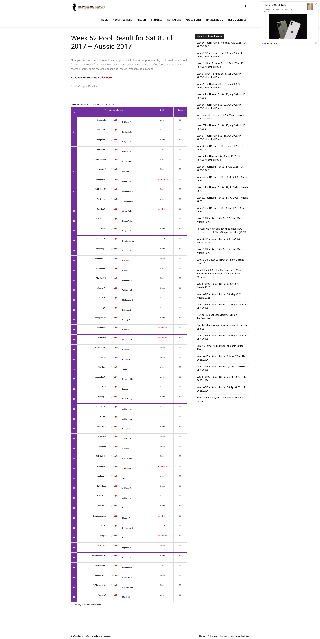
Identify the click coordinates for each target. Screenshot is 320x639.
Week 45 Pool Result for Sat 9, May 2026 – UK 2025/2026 (221, 358)
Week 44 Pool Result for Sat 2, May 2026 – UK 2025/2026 (221, 368)
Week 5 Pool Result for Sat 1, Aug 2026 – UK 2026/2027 (220, 169)
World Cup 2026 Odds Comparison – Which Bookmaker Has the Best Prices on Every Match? (219, 273)
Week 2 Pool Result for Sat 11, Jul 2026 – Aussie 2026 (222, 199)
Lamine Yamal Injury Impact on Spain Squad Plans (220, 348)
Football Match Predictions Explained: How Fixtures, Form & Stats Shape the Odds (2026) (221, 231)
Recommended (237, 20)
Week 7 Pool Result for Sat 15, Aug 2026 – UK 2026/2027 (221, 127)
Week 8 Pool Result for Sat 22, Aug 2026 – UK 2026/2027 (221, 96)
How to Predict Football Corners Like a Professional (217, 317)
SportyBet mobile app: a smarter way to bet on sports (222, 327)
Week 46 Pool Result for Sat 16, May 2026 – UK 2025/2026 (221, 337)
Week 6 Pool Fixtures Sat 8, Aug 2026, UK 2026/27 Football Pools (218, 158)
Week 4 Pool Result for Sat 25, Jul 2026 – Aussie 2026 (222, 179)
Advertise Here (122, 20)
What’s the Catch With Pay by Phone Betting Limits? (220, 261)
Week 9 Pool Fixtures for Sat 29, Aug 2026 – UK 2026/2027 (221, 45)
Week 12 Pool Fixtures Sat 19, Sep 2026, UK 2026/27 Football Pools (220, 55)
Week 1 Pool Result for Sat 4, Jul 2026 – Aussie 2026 (222, 210)
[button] (245, 6)
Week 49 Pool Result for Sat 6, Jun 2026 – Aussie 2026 (219, 286)
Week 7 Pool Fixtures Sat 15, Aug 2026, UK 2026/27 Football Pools (219, 137)
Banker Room (215, 20)
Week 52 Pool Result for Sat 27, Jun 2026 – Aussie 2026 (220, 220)
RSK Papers (174, 20)
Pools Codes (194, 20)
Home (104, 20)
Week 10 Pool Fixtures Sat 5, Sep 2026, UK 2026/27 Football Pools (219, 75)
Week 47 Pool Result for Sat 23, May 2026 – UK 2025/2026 (221, 306)
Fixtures (156, 20)
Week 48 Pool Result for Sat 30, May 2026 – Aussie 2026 (220, 296)
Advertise (212, 635)
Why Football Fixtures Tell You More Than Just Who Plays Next (221, 117)
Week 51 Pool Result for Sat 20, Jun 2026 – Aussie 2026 (220, 241)
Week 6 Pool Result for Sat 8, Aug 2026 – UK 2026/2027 (220, 148)
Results (142, 20)
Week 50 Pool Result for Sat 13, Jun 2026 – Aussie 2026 (220, 251)
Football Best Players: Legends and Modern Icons (220, 399)
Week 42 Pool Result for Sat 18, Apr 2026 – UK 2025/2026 (221, 389)
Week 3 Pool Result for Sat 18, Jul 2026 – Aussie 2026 (222, 189)
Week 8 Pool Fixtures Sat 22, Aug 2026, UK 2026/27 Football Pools (219, 107)
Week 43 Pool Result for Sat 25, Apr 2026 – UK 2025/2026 (221, 379)
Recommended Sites (239, 635)
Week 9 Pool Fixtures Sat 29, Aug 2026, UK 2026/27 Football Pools (219, 86)
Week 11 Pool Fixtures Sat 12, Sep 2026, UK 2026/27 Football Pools (220, 65)
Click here (106, 77)
